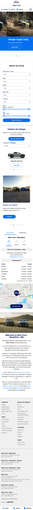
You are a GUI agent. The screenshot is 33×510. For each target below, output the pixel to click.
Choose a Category (9, 143)
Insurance (4, 433)
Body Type (6, 92)
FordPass (19, 436)
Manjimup (22, 233)
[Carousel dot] (10, 55)
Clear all (16, 68)
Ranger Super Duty (7, 411)
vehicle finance (18, 372)
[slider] (4, 109)
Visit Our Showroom (16, 139)
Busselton (10, 233)
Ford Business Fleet (7, 430)
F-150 (3, 413)
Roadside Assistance (23, 421)
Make (4, 78)
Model (4, 85)
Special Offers (5, 419)
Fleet (3, 424)
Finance (4, 426)
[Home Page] (16, 2)
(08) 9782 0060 (9, 495)
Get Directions (16, 306)
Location (5, 99)
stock (28, 384)
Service (19, 404)
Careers (19, 434)
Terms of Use (21, 444)
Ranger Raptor (5, 407)
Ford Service (20, 407)
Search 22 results (16, 120)
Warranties (20, 419)
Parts (18, 409)
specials (5, 386)
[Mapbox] (4, 307)
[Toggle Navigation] (30, 9)
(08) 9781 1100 (18, 255)
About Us (20, 432)
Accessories (20, 388)
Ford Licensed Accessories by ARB (22, 414)
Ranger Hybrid (5, 409)
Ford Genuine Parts (22, 411)
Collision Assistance (22, 424)
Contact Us (20, 430)
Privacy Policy (21, 442)
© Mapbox (29, 308)
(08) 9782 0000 (9, 478)
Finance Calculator (7, 428)
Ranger (4, 404)
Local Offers (5, 421)
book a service (13, 386)
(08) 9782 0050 (9, 488)
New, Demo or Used (8, 71)
